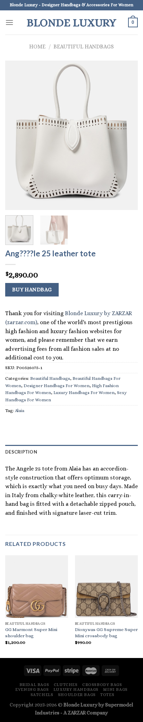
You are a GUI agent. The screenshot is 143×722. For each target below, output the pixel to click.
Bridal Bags (34, 684)
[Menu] (9, 22)
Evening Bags (32, 689)
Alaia (19, 410)
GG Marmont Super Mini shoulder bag (31, 632)
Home (37, 46)
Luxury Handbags (76, 689)
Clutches (66, 684)
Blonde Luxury (71, 22)
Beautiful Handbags (83, 46)
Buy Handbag (32, 289)
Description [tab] (21, 452)
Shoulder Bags (77, 694)
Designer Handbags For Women (57, 385)
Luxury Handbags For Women (84, 392)
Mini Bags (115, 689)
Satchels (42, 694)
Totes (107, 694)
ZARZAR (77, 712)
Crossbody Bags (102, 684)
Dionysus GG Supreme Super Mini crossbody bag (106, 632)
